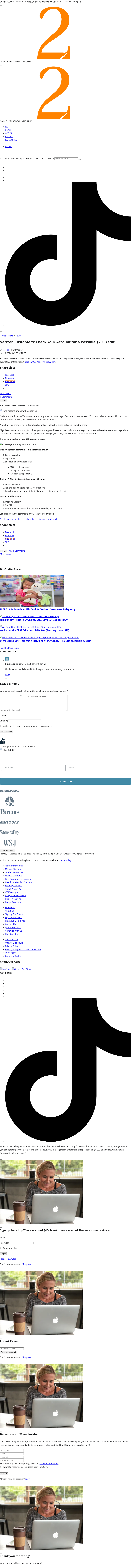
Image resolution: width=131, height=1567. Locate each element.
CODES (8, 133)
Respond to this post (10, 710)
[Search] (1, 65)
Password (4, 1242)
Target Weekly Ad (13, 889)
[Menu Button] (1, 5)
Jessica (6, 349)
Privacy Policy (11, 946)
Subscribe (65, 781)
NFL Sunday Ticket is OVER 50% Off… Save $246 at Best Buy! (34, 619)
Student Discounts (14, 872)
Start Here (10, 907)
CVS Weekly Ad (12, 892)
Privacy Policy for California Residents (23, 949)
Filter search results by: (11, 158)
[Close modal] (1, 1159)
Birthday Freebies (13, 885)
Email (3, 720)
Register (27, 1264)
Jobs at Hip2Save (13, 927)
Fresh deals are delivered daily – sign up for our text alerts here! (30, 519)
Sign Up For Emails (14, 914)
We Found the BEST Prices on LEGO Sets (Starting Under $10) (34, 630)
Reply (7, 674)
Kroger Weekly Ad (13, 902)
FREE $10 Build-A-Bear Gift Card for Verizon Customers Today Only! (38, 609)
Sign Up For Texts (13, 917)
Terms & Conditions (49, 1463)
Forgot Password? (8, 1258)
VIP (6, 126)
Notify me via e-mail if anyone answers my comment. (28, 726)
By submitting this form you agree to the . (29, 1463)
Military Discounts (14, 869)
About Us (9, 910)
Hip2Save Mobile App (15, 920)
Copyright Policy (13, 956)
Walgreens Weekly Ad (15, 895)
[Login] (1, 331)
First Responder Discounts (18, 879)
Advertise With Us (13, 930)
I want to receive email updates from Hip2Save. (25, 1467)
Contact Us (10, 924)
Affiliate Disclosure (14, 942)
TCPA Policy (10, 952)
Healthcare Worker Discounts (19, 882)
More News (5, 393)
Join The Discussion (9, 648)
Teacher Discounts (14, 865)
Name (3, 715)
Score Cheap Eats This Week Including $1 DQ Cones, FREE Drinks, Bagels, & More (46, 640)
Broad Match (32, 158)
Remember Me (10, 1248)
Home (3, 335)
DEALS (8, 130)
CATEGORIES (11, 139)
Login (27, 1479)
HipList (3, 400)
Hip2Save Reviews (13, 934)
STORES (9, 136)
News (10, 335)
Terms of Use (11, 939)
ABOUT (8, 146)
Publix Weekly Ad (13, 898)
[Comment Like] (6, 678)
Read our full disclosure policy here (40, 361)
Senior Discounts (13, 875)
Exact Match (48, 158)
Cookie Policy (65, 860)
